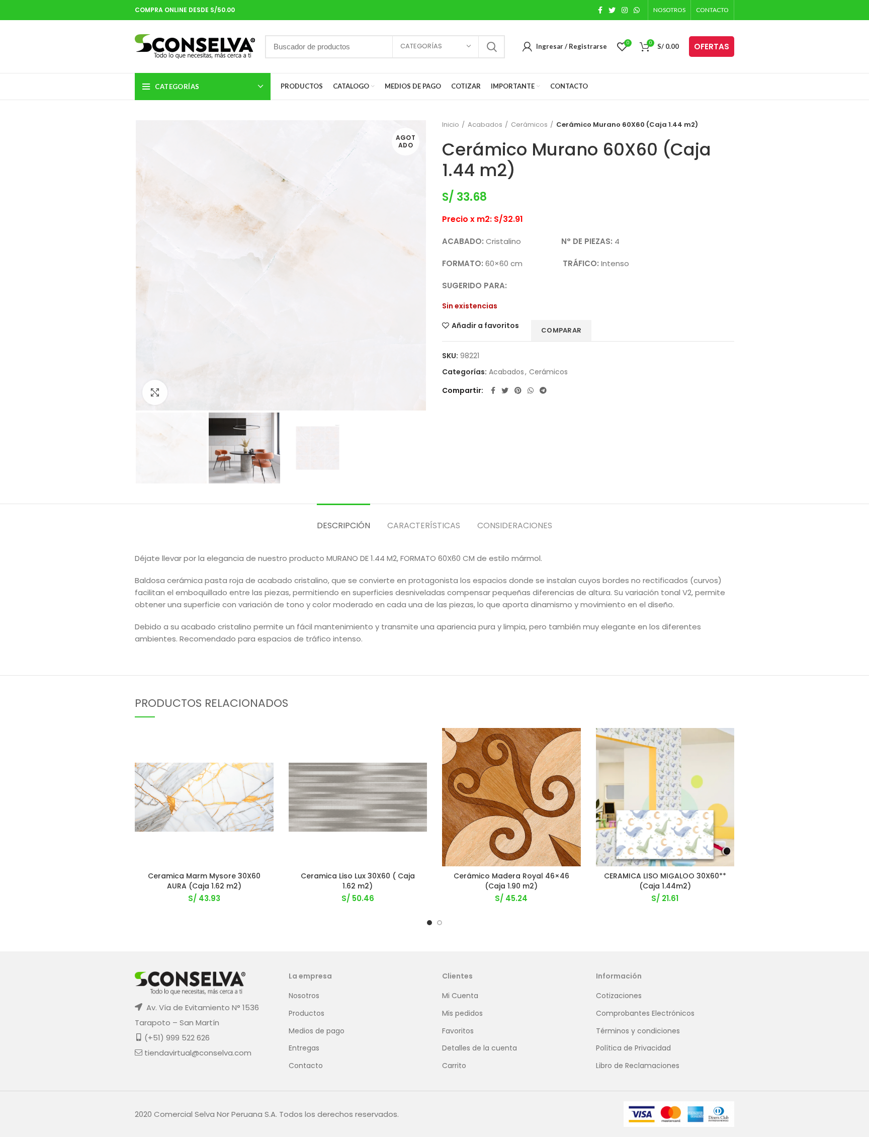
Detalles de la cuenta (479, 1048)
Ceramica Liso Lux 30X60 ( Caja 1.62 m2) (358, 881)
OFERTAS (711, 46)
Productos (306, 1013)
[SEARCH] (491, 46)
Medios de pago (316, 1031)
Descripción (343, 525)
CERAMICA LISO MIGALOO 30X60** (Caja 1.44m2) (665, 881)
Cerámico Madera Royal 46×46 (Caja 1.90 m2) (511, 881)
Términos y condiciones (638, 1031)
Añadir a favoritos (485, 325)
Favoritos (458, 1031)
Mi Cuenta (460, 996)
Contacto (306, 1066)
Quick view (266, 789)
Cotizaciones (619, 996)
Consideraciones (514, 525)
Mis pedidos (462, 1013)
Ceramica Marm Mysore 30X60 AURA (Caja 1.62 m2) (204, 881)
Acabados (485, 124)
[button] (266, 767)
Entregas (304, 1048)
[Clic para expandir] (154, 392)
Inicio (450, 124)
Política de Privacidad (633, 1048)
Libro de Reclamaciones (637, 1066)
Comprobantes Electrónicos (645, 1013)
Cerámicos (529, 124)
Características (423, 525)
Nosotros (304, 996)
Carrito (454, 1066)
